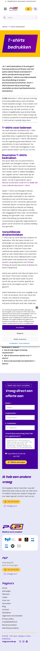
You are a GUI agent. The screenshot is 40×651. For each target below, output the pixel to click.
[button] (37, 308)
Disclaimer (6, 612)
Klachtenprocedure (10, 628)
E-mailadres (10, 423)
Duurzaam (6, 603)
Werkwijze (6, 591)
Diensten (6, 594)
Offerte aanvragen (18, 462)
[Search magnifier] (4, 17)
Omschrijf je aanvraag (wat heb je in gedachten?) (19, 434)
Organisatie (10, 413)
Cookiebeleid (13, 343)
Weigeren (20, 333)
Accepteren (20, 327)
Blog (4, 606)
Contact (5, 609)
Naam (8, 403)
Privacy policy (8, 619)
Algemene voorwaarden (12, 616)
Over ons (6, 600)
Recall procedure (9, 625)
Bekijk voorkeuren (20, 339)
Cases (4, 597)
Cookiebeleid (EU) (9, 622)
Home (4, 26)
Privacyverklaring (24, 343)
